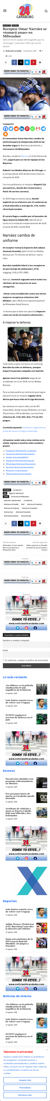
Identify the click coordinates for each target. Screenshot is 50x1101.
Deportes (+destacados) (12, 500)
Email (5, 650)
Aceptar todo (25, 1080)
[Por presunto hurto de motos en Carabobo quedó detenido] (41, 797)
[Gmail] (38, 128)
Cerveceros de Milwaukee (20, 496)
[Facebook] (14, 62)
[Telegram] (27, 62)
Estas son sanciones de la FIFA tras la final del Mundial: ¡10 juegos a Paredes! (19, 942)
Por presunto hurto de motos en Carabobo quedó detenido (20, 796)
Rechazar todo (25, 1095)
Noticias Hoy (8, 512)
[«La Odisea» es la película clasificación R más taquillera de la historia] (41, 689)
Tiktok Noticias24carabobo (19, 474)
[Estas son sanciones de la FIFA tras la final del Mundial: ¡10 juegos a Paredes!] (41, 943)
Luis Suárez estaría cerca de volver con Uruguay (19, 701)
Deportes (6, 25)
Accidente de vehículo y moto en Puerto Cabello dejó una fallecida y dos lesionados (18, 812)
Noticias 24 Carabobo (34, 504)
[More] (40, 62)
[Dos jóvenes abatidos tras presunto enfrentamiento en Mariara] (41, 782)
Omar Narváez (26, 516)
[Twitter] (10, 128)
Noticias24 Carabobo (23, 512)
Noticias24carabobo (11, 516)
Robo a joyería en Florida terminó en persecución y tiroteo (36, 547)
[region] (25, 1074)
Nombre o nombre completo (16, 640)
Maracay (25, 156)
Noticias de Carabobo (11, 508)
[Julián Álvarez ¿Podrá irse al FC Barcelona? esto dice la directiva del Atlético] (41, 928)
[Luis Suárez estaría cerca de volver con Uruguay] (41, 704)
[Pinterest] (33, 62)
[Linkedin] (21, 128)
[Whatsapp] (32, 128)
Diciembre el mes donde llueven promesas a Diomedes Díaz (13, 547)
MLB (22, 504)
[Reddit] (16, 128)
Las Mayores (17, 490)
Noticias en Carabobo (29, 508)
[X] (20, 62)
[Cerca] (47, 1049)
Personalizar (25, 1087)
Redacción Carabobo (13, 51)
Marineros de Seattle (11, 504)
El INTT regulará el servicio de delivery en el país (19, 717)
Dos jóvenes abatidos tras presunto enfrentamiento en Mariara (19, 781)
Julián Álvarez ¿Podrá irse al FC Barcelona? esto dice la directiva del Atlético (20, 926)
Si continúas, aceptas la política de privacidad (26, 660)
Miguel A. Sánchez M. (16, 493)
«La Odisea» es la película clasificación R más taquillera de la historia (19, 687)
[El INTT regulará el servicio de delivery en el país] (41, 719)
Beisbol (15, 25)
